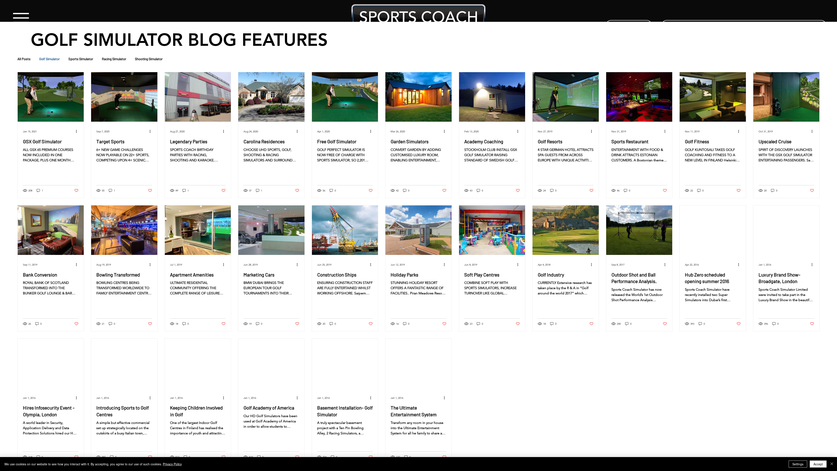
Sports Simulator (80, 59)
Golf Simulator (49, 59)
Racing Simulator (114, 59)
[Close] (831, 464)
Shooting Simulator (149, 59)
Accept (818, 464)
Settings (797, 464)
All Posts (24, 59)
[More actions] (77, 131)
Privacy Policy (172, 464)
